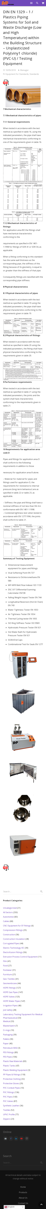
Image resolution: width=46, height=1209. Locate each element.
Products (23, 1192)
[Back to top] (41, 1204)
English (10, 1207)
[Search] (37, 3)
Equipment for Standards (17, 74)
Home (23, 1187)
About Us (23, 1197)
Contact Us (23, 1203)
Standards (34, 74)
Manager (24, 70)
